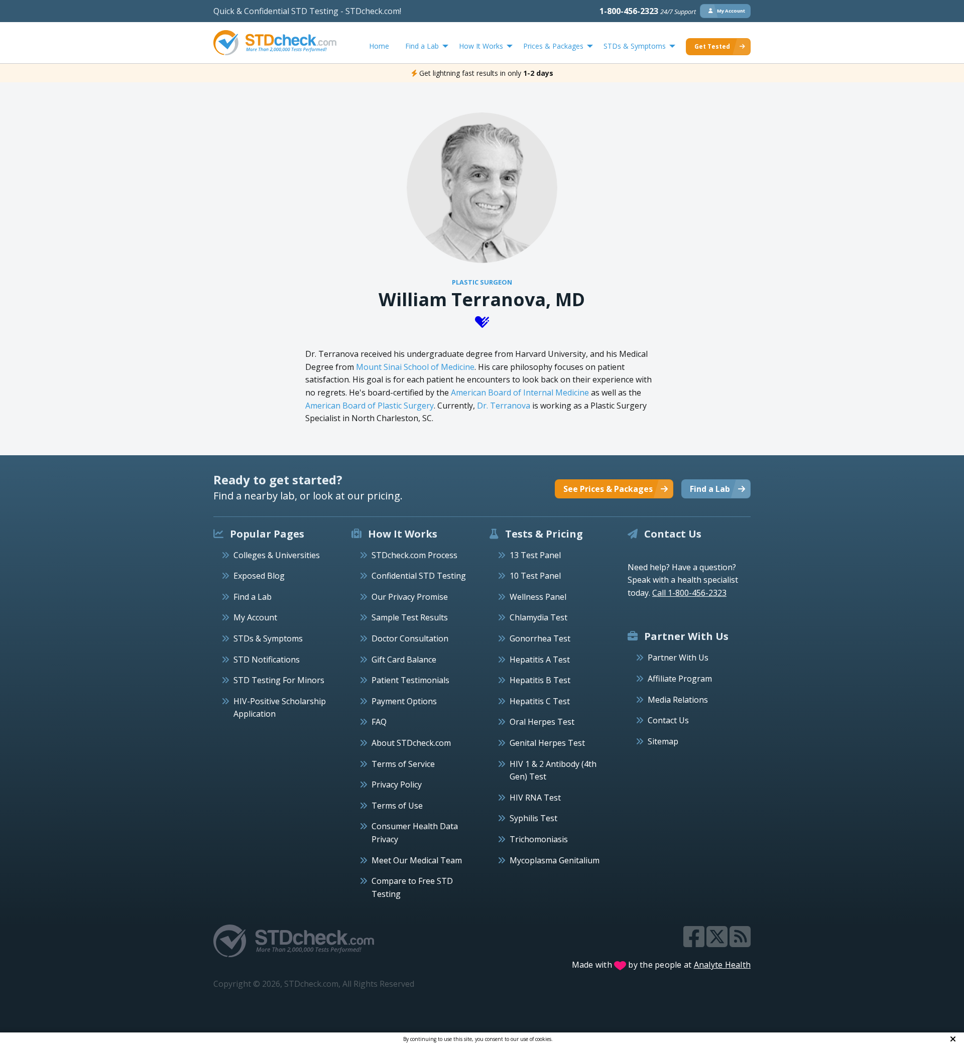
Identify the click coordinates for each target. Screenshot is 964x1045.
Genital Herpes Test (547, 742)
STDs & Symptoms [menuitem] (635, 46)
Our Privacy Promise (410, 596)
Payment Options (404, 701)
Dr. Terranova (503, 405)
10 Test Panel (535, 575)
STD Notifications (266, 659)
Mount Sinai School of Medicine (415, 366)
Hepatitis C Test (540, 701)
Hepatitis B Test (540, 680)
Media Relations (678, 699)
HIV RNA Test (535, 797)
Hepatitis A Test (540, 659)
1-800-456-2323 (647, 11)
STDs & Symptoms (268, 638)
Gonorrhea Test (540, 638)
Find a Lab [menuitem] (422, 46)
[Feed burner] (740, 942)
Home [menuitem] (379, 46)
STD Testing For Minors (278, 680)
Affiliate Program (680, 678)
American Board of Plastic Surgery (369, 405)
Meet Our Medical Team (417, 860)
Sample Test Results (410, 617)
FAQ (379, 721)
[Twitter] (718, 942)
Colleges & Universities (276, 555)
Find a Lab (252, 596)
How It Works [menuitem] (481, 46)
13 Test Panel (535, 555)
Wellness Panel (538, 596)
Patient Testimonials (410, 680)
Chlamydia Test (538, 617)
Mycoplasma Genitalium (554, 860)
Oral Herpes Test (542, 721)
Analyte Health (722, 964)
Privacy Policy (397, 784)
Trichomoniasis (539, 839)
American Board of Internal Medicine (520, 392)
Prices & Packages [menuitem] (553, 46)
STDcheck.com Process (414, 555)
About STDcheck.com (411, 742)
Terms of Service (403, 763)
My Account (255, 617)
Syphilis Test (533, 818)
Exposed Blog (259, 575)
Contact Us (668, 720)
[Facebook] (694, 942)
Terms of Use (397, 805)
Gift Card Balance (404, 659)
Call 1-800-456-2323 (689, 592)
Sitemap (663, 741)
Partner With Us (678, 657)
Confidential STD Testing (419, 575)
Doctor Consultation (410, 638)
